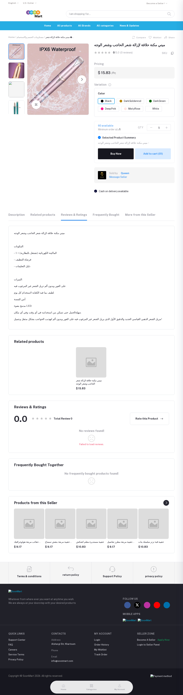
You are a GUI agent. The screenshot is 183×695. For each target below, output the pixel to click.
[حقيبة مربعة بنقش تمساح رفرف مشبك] (60, 524)
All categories (105, 25)
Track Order (100, 654)
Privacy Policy (15, 659)
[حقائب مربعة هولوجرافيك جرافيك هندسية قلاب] (29, 524)
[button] (34, 79)
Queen (125, 173)
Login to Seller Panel (148, 644)
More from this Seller (140, 214)
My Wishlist (100, 649)
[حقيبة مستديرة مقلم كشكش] (91, 524)
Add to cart (153, 153)
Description (16, 214)
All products (64, 25)
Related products (42, 214)
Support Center (16, 640)
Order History (101, 644)
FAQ (10, 644)
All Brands (84, 25)
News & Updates (129, 25)
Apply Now (163, 640)
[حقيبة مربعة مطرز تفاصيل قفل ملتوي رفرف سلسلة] (122, 524)
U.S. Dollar (28, 3)
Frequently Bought (106, 214)
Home (47, 25)
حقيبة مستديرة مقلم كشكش (90, 542)
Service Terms (16, 654)
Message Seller (118, 177)
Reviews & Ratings (74, 214)
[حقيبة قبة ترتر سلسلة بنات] (153, 524)
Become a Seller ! (156, 3)
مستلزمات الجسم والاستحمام (30, 37)
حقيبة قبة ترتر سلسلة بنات (151, 542)
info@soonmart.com (62, 661)
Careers (12, 649)
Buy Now (115, 153)
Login (97, 640)
